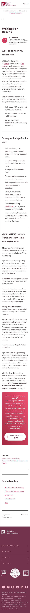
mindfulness (9, 206)
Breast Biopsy (10, 499)
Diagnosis (22, 11)
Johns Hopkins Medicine (11, 458)
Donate (12, 600)
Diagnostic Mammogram (14, 491)
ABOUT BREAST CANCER (10, 545)
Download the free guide (16, 436)
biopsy (6, 64)
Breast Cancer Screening (14, 488)
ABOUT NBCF (6, 563)
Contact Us (18, 600)
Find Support (17, 598)
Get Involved (5, 600)
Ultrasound (9, 495)
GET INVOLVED (7, 557)
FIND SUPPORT (7, 551)
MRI (6, 503)
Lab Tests (24, 515)
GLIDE (15, 608)
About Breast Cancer (9, 11)
